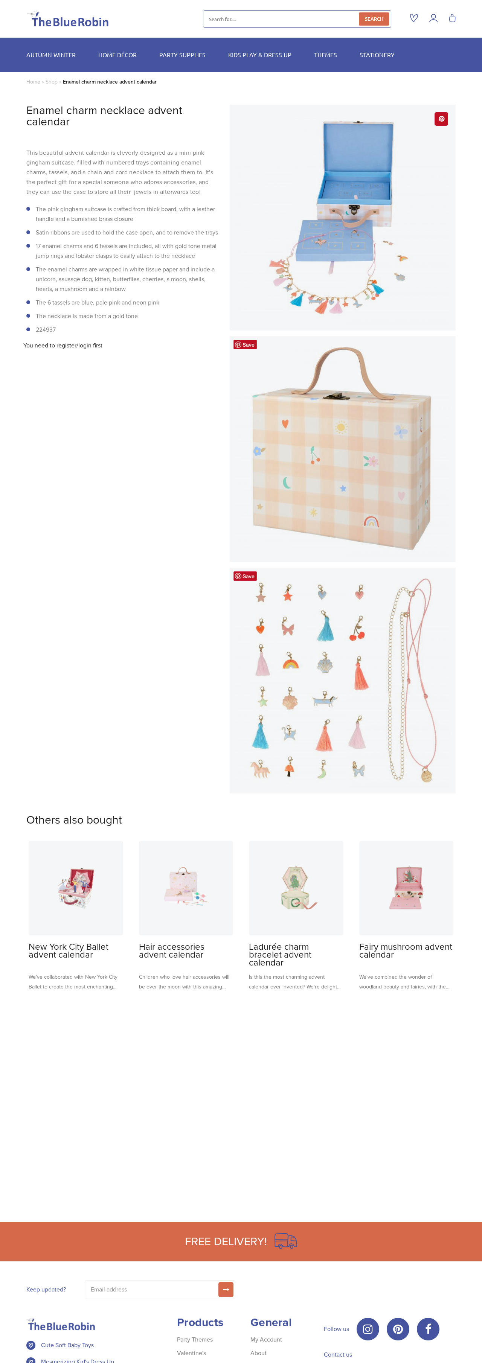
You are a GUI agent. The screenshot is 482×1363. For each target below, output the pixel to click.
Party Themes (195, 1339)
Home (33, 82)
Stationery (377, 54)
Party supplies (182, 54)
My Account (266, 1339)
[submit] (225, 1289)
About (258, 1353)
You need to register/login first (62, 346)
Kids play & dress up (259, 54)
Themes (325, 54)
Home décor (117, 54)
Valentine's (191, 1353)
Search (374, 18)
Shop (52, 82)
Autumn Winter (51, 54)
